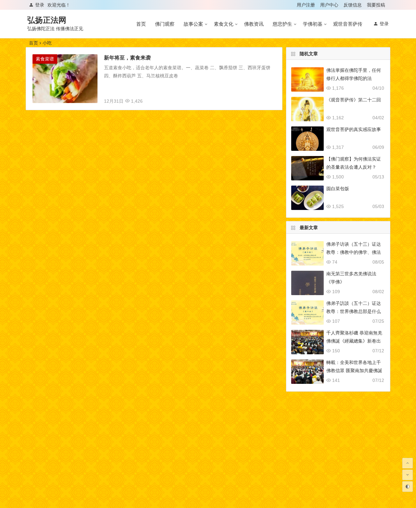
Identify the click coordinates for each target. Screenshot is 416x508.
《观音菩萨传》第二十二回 (353, 99)
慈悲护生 (282, 24)
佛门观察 (165, 24)
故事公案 (193, 24)
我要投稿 (376, 4)
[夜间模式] (407, 486)
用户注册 (306, 4)
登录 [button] (39, 4)
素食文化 (223, 24)
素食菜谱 (45, 58)
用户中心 (329, 4)
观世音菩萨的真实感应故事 (353, 129)
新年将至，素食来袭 (127, 57)
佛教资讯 (254, 24)
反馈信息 (353, 4)
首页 (141, 24)
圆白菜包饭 (337, 188)
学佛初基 (312, 24)
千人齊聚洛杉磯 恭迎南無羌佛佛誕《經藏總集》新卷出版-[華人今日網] (354, 341)
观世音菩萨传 (347, 24)
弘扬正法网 (46, 20)
